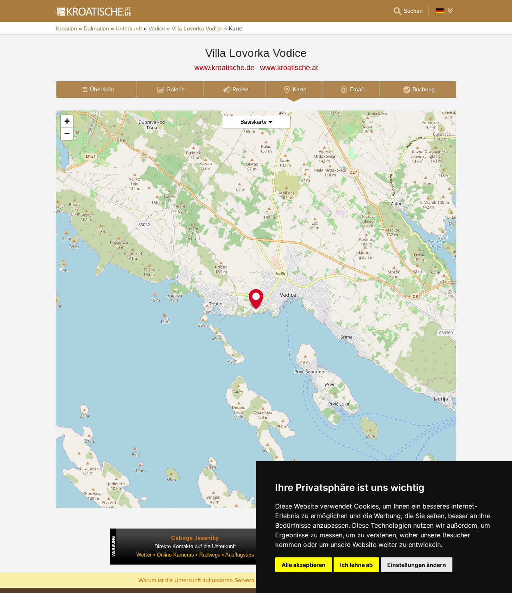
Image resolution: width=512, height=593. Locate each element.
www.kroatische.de (224, 68)
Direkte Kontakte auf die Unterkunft (195, 546)
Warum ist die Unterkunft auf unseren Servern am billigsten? (214, 580)
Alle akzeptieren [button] (304, 564)
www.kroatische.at (289, 68)
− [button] (67, 134)
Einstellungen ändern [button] (416, 564)
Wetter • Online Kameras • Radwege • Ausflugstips (195, 555)
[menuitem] (96, 89)
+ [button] (67, 121)
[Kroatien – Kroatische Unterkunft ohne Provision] (93, 11)
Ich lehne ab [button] (356, 564)
